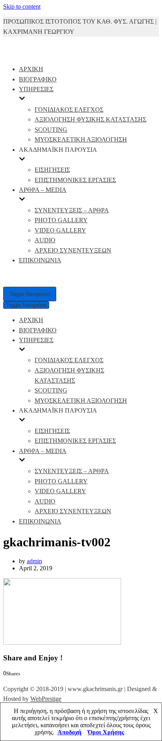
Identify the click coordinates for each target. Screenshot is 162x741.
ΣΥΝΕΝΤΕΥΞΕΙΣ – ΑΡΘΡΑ (72, 210)
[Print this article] (41, 680)
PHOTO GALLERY (61, 220)
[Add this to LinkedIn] (22, 680)
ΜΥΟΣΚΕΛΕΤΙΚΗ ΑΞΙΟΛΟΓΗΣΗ (81, 139)
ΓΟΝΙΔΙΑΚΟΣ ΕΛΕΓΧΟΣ (69, 109)
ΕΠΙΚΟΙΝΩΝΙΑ (40, 260)
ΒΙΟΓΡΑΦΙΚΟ (38, 79)
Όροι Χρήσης (106, 732)
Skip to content (21, 6)
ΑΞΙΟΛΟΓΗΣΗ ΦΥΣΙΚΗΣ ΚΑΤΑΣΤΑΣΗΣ (90, 119)
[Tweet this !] (15, 680)
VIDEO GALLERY (60, 230)
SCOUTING (51, 129)
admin (34, 561)
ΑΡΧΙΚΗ (31, 69)
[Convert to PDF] (48, 680)
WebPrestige (45, 698)
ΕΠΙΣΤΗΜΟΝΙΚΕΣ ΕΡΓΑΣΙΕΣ (75, 180)
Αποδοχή (69, 732)
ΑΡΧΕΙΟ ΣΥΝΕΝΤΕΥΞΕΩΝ (73, 250)
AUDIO (45, 240)
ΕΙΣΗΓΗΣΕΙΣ (52, 169)
